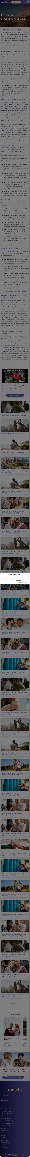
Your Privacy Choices (22, 582)
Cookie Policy (18, 579)
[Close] (28, 574)
